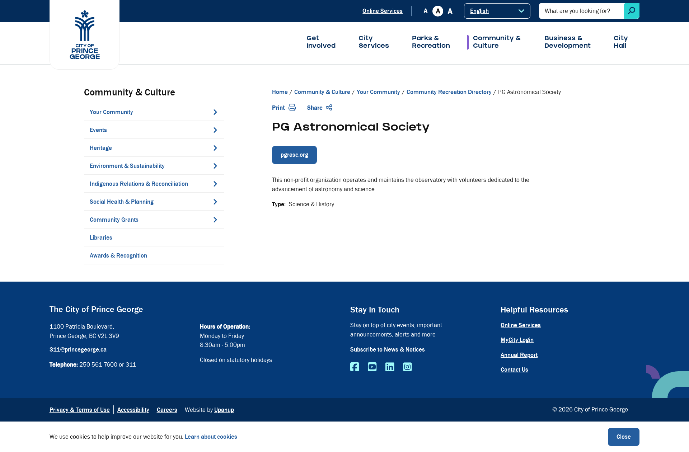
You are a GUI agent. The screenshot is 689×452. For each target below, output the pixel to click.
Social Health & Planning (122, 202)
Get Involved (321, 43)
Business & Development (567, 43)
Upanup (224, 410)
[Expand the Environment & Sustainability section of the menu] (215, 166)
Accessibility (133, 410)
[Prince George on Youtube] (372, 367)
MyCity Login (517, 340)
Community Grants (114, 219)
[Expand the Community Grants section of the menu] (215, 220)
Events (98, 130)
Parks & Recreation (431, 43)
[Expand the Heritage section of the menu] (215, 148)
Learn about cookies (211, 437)
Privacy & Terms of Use (80, 410)
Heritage (101, 148)
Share (315, 108)
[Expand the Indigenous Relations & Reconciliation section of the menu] (215, 184)
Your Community (111, 112)
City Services (373, 43)
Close (624, 437)
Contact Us (514, 369)
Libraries (101, 237)
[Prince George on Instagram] (407, 367)
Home (280, 92)
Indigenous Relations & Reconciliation (139, 184)
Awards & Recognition (118, 255)
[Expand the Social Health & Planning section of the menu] (215, 202)
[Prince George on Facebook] (354, 367)
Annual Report (519, 355)
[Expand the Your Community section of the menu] (215, 112)
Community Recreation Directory (449, 92)
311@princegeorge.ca (78, 349)
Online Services (382, 11)
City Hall (621, 43)
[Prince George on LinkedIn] (389, 367)
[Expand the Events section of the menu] (215, 130)
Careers (167, 410)
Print (278, 108)
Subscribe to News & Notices (387, 349)
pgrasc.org (294, 155)
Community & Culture (497, 43)
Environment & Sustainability (127, 166)
